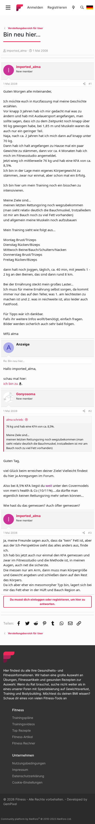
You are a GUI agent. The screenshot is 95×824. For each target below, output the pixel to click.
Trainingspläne (22, 718)
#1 (90, 83)
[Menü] (8, 7)
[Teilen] (84, 83)
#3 (90, 532)
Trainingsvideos (23, 724)
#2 (90, 411)
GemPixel (10, 804)
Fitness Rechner (23, 743)
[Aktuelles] (73, 7)
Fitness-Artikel (22, 737)
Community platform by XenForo (36, 818)
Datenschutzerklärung (28, 776)
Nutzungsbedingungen (29, 763)
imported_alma (17, 50)
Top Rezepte (21, 730)
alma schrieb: (14, 420)
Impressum (20, 769)
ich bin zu (10, 383)
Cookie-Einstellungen (27, 782)
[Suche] (82, 7)
